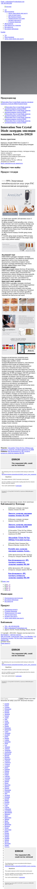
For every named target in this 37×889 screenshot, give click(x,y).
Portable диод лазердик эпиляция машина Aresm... (19, 550)
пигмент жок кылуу (14, 20)
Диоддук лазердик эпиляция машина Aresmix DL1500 (20, 514)
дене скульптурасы (14, 15)
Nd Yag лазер (18, 638)
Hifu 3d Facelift (5, 636)
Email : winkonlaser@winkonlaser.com (12, 1)
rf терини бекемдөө (14, 22)
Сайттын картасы (15, 634)
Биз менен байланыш (11, 29)
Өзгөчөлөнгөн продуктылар (14, 598)
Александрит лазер (17, 636)
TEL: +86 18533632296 (12, 626)
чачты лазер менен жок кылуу (18, 13)
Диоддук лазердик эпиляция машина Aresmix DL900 (20, 526)
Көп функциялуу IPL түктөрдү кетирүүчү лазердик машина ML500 (18, 575)
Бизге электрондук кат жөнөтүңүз (12, 163)
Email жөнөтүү (5, 643)
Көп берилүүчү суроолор (13, 25)
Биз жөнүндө (9, 27)
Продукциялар (9, 11)
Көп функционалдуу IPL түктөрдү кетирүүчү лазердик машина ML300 (15, 452)
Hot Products (5, 634)
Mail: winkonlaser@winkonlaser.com (16, 628)
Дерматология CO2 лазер (16, 18)
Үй (6, 10)
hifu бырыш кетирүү (14, 17)
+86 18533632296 (6, 3)
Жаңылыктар (9, 23)
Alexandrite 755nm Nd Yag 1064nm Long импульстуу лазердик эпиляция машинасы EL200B (17, 448)
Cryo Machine (28, 636)
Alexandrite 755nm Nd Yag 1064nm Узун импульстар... (19, 539)
